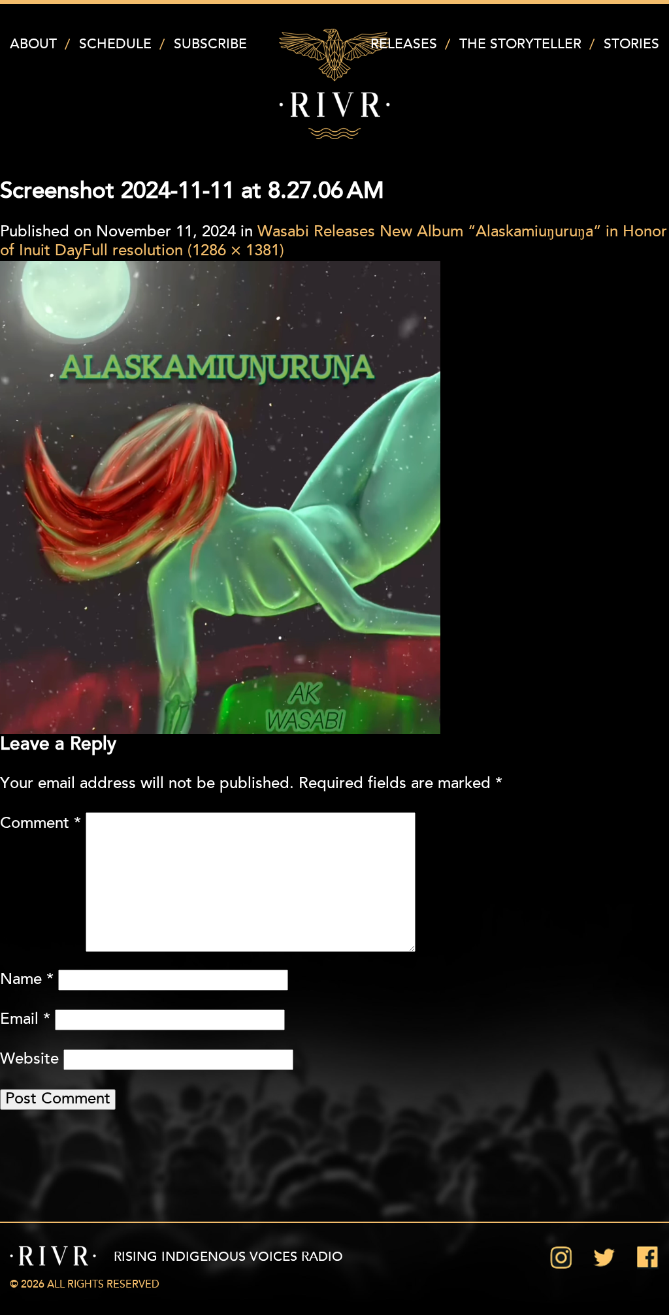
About (33, 44)
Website (29, 1059)
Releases (403, 44)
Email (25, 1019)
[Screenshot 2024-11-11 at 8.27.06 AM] (220, 497)
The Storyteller (520, 44)
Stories (631, 44)
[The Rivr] (334, 84)
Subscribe (210, 44)
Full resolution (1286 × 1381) (183, 251)
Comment (40, 824)
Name (27, 980)
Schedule (115, 44)
